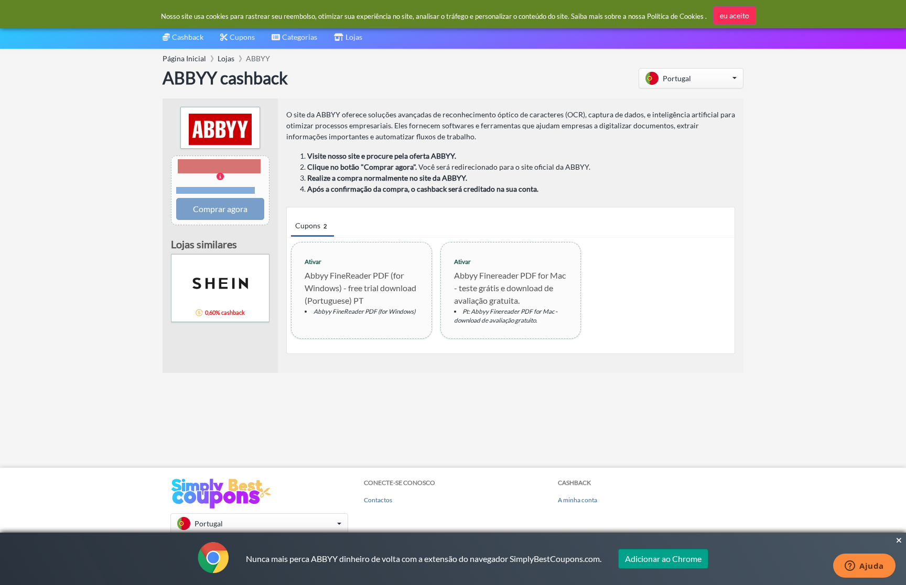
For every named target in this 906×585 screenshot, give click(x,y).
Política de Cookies (675, 16)
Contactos (378, 500)
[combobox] (294, 40)
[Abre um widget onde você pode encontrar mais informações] (864, 567)
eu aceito (734, 15)
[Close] (899, 540)
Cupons (311, 225)
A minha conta (577, 500)
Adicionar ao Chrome (663, 559)
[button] (691, 78)
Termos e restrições (215, 190)
